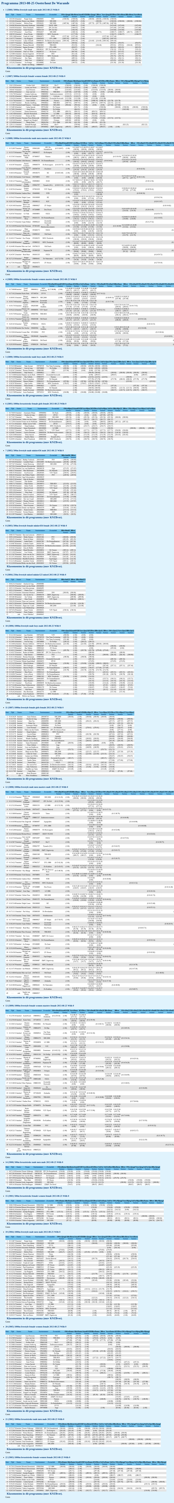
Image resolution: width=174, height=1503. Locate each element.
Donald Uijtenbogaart (26, 842)
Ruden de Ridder (28, 652)
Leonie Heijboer (25, 306)
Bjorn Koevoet (28, 670)
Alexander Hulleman (28, 25)
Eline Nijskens (25, 302)
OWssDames (59, 1201)
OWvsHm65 (160, 792)
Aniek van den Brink (28, 586)
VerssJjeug (139, 1167)
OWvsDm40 (91, 1010)
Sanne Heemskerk (29, 428)
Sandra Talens (29, 437)
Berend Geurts (26, 907)
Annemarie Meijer (29, 413)
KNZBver (113, 15)
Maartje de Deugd (27, 1058)
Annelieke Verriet (28, 561)
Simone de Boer (27, 1042)
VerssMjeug (127, 1201)
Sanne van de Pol (30, 1382)
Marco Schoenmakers (26, 948)
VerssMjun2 (86, 408)
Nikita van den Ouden (29, 419)
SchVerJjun (104, 362)
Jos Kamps (28, 62)
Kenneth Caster (26, 173)
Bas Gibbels (28, 377)
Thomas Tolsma (28, 501)
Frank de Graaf (28, 36)
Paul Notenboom (28, 1267)
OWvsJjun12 (113, 631)
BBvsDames (110, 81)
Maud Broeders (28, 550)
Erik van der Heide (26, 817)
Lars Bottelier (28, 635)
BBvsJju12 (130, 631)
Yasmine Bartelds (30, 1371)
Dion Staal (28, 492)
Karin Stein (25, 293)
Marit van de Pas (28, 557)
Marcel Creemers (26, 977)
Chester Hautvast (26, 813)
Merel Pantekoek (29, 439)
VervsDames (94, 81)
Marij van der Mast (31, 752)
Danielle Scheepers (27, 1067)
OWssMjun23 (68, 408)
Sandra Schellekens (27, 1063)
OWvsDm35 (134, 1010)
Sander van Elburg (28, 65)
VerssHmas (76, 143)
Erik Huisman (26, 226)
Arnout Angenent (28, 54)
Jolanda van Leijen (27, 1028)
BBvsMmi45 (65, 530)
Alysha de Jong (28, 584)
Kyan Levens (28, 510)
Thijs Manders (28, 681)
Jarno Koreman (28, 687)
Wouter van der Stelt (26, 210)
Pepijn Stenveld (26, 185)
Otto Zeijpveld (26, 822)
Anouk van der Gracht (27, 1079)
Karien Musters (25, 344)
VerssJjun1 (136, 362)
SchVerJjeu (147, 1167)
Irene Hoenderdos (25, 336)
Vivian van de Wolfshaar (29, 422)
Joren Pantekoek (28, 392)
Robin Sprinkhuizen (26, 826)
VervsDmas (74, 1010)
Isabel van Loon (30, 127)
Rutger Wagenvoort (26, 259)
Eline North (28, 599)
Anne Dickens (31, 717)
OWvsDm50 (143, 1010)
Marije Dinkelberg (30, 1347)
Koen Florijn (28, 34)
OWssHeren (62, 1167)
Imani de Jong (31, 749)
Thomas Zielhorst (28, 644)
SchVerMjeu (135, 1201)
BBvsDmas (108, 1010)
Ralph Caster (26, 197)
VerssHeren (87, 1167)
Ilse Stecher (25, 328)
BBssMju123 (117, 408)
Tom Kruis (28, 683)
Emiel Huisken (28, 30)
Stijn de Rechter (28, 479)
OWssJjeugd (130, 1167)
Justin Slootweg (28, 464)
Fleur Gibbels (31, 745)
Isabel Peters (28, 541)
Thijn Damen (28, 484)
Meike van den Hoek (28, 563)
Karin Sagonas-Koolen (27, 1110)
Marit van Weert (30, 1388)
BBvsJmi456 (66, 455)
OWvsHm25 (124, 792)
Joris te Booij (28, 674)
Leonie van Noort (30, 87)
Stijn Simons (28, 373)
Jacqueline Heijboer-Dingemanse (27, 1120)
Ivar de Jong (28, 368)
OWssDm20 (133, 284)
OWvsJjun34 (66, 631)
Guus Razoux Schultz (26, 169)
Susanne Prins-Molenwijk (30, 118)
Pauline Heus (25, 324)
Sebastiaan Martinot (28, 593)
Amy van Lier (30, 92)
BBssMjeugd (159, 1201)
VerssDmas (69, 284)
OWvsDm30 (56, 1010)
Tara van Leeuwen (28, 535)
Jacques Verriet (26, 189)
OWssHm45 (141, 143)
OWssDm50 (168, 284)
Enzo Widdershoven (28, 685)
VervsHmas (91, 792)
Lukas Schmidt (28, 41)
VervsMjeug (144, 81)
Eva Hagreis (28, 1214)
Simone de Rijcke (30, 98)
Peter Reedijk (26, 989)
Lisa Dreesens (30, 90)
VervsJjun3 (84, 631)
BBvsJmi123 (65, 579)
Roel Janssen (28, 490)
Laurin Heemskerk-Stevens (27, 1145)
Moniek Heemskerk (30, 114)
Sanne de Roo (28, 1486)
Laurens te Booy (28, 497)
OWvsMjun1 (70, 712)
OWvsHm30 (59, 792)
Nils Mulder (28, 481)
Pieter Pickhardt (28, 28)
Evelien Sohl (31, 85)
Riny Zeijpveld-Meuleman (27, 1088)
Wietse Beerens (27, 1174)
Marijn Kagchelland (28, 661)
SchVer (91, 143)
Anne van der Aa (28, 554)
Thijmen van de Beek (28, 375)
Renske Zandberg (30, 103)
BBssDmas (118, 284)
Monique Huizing (27, 1075)
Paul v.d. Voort (28, 52)
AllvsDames (77, 81)
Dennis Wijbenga (26, 148)
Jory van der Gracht (26, 838)
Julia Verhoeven (32, 767)
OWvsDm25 (125, 1010)
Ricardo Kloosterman (28, 466)
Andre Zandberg (26, 854)
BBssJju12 (122, 362)
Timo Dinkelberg (28, 1245)
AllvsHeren (74, 15)
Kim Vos (29, 417)
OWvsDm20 (99, 1010)
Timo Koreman (28, 505)
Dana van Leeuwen (28, 601)
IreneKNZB (83, 15)
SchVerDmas (84, 284)
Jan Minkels (26, 969)
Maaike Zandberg (31, 738)
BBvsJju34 (98, 631)
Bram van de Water (28, 1300)
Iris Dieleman (31, 758)
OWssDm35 (151, 284)
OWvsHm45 (107, 792)
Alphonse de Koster (28, 1265)
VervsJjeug (105, 15)
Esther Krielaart (28, 1484)
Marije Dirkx (30, 122)
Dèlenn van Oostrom (30, 96)
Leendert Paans (28, 462)
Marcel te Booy (26, 218)
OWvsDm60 (152, 1010)
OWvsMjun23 (120, 712)
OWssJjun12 (113, 362)
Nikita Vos (31, 723)
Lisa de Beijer (31, 734)
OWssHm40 (149, 143)
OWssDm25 (109, 284)
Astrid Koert (26, 289)
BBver (99, 15)
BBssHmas (125, 143)
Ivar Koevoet (28, 473)
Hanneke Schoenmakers (30, 1405)
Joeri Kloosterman (28, 588)
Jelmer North (28, 486)
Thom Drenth (28, 386)
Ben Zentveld (28, 1261)
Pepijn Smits (28, 19)
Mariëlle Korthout (28, 559)
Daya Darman (29, 430)
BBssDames (144, 1201)
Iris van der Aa (28, 595)
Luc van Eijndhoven (28, 468)
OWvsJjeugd (65, 15)
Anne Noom (31, 109)
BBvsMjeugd (135, 81)
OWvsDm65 (169, 1010)
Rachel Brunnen (30, 1408)
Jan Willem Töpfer (29, 475)
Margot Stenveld (25, 297)
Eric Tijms (28, 58)
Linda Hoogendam (27, 1050)
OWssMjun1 (132, 408)
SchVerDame (102, 1201)
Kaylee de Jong (30, 415)
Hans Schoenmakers (26, 181)
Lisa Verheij (28, 552)
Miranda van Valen (30, 1397)
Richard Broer (28, 43)
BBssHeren (116, 1167)
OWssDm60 (159, 284)
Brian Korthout (28, 663)
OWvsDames (68, 81)
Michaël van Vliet (26, 263)
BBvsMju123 (88, 712)
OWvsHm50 (151, 792)
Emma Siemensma (31, 111)
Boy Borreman (28, 692)
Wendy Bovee (26, 1150)
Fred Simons (26, 177)
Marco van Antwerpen (26, 205)
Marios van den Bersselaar (26, 250)
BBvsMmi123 (81, 579)
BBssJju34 (152, 362)
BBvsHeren (129, 15)
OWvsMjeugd (125, 81)
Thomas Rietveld (28, 45)
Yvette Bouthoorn (25, 314)
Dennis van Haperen (28, 508)
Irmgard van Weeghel (31, 120)
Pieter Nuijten (28, 612)
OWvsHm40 (168, 792)
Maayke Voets (30, 1399)
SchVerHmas (99, 143)
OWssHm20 (59, 143)
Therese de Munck (26, 1093)
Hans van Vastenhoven (26, 234)
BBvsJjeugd (91, 15)
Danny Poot (28, 590)
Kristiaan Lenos (26, 805)
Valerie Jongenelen (28, 1220)
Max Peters (28, 672)
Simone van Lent (25, 310)
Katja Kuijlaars (29, 426)
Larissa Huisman (29, 432)
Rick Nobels (28, 1269)
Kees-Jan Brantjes (26, 201)
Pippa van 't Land (28, 606)
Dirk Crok (28, 60)
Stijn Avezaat (28, 366)
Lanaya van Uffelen (31, 756)
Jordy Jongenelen (27, 1182)
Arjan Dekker (26, 222)
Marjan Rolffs (26, 1105)
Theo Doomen (26, 932)
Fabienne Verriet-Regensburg (27, 1130)
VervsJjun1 (122, 631)
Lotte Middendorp (28, 608)
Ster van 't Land (29, 499)
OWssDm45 (142, 284)
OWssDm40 (101, 284)
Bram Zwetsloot (28, 495)
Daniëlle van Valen (32, 769)
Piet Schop (26, 911)
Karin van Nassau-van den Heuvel (25, 319)
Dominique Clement (26, 1115)
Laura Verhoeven (28, 546)
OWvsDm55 (160, 1010)
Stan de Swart (28, 488)
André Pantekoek (26, 242)
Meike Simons (28, 537)
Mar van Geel (26, 246)
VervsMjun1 (103, 712)
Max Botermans (28, 471)
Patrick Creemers (26, 165)
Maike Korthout (30, 1390)
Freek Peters (26, 899)
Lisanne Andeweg (30, 94)
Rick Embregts (28, 665)
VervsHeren (138, 15)
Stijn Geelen (28, 383)
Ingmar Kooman (28, 47)
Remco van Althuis (28, 21)
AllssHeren (70, 1167)
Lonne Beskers (30, 1373)
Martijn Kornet (28, 639)
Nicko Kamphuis (28, 379)
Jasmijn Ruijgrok (28, 1212)
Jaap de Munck (26, 981)
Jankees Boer (26, 193)
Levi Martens (28, 514)
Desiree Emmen (26, 1024)
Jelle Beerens (26, 161)
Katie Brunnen (31, 773)
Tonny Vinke (26, 916)
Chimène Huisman (28, 603)
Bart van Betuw (26, 960)
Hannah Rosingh (30, 125)
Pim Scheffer (28, 1298)
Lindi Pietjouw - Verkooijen (31, 105)
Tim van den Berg (26, 152)
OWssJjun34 (66, 362)
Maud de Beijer (28, 539)
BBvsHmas (76, 792)
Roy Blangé (28, 49)
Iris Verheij (28, 597)
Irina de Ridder (28, 548)
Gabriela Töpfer (28, 544)
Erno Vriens (28, 646)
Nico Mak (27, 1180)
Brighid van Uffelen (28, 1209)
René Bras (26, 928)
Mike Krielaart (28, 679)
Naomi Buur (32, 762)
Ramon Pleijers (28, 381)
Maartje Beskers (30, 1384)
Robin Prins (26, 895)
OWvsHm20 (115, 792)
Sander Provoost (28, 503)
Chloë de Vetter (32, 754)
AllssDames (69, 1201)
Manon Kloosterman (28, 1207)
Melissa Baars (31, 736)
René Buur (26, 255)
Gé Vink (26, 214)
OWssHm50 (158, 143)
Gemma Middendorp (27, 1054)
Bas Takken (28, 648)
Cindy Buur (31, 771)
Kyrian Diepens (28, 512)
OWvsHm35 (142, 792)
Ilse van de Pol (31, 765)
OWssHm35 (117, 143)
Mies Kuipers (25, 340)
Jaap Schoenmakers (28, 477)
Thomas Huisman (28, 370)
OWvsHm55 (133, 792)
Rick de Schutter (26, 867)
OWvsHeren (121, 15)
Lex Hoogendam (28, 56)
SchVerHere (108, 1167)
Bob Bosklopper (27, 1184)
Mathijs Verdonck (28, 460)
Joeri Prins (28, 32)
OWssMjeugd (117, 1201)
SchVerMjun (102, 408)
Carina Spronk (30, 107)
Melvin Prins (28, 23)
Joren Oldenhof (28, 614)
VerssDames (86, 1201)
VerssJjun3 (83, 362)
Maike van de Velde (29, 424)
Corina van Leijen (26, 1046)
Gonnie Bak (25, 332)
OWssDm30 (52, 284)
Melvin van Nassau (28, 696)
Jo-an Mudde (26, 809)
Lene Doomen (31, 728)
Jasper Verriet (28, 610)
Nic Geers (26, 936)
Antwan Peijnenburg (28, 1302)
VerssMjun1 (142, 408)
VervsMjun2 (129, 712)
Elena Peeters (30, 1360)
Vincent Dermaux (28, 1278)
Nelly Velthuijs (30, 1340)
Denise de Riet (30, 116)
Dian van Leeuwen (30, 1366)
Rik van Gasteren (26, 956)
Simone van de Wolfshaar (31, 741)
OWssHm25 (108, 143)
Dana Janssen (29, 435)
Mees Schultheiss (31, 775)
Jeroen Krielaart (26, 850)
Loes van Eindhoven (31, 747)
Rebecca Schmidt (30, 1395)
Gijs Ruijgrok (28, 38)
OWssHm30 (167, 143)
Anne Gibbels (30, 101)
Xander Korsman (28, 390)
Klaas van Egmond (26, 267)
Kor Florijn (26, 238)
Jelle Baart (28, 388)
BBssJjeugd (156, 1167)
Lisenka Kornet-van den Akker (27, 1033)
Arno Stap (26, 891)
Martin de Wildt (26, 156)
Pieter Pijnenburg (27, 1178)
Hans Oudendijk (26, 230)
